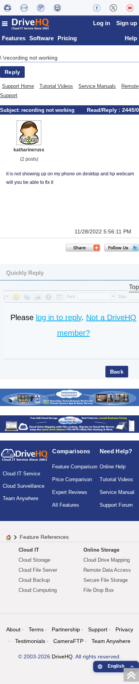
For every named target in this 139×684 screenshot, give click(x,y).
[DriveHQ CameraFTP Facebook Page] (96, 7)
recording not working (31, 58)
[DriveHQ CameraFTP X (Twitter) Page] (113, 7)
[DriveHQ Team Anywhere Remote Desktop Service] (57, 7)
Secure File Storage (105, 580)
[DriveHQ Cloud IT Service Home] (26, 23)
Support (97, 629)
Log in (101, 23)
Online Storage (101, 550)
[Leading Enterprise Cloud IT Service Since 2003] (69, 423)
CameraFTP (68, 641)
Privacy (124, 629)
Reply (12, 72)
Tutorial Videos (56, 86)
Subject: (10, 110)
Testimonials (30, 641)
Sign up (126, 23)
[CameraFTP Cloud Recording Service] (40, 7)
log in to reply (58, 317)
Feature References (44, 537)
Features (13, 38)
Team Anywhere (20, 498)
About (13, 629)
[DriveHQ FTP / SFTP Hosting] (24, 7)
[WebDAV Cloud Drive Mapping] (7, 7)
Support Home (18, 86)
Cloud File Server (38, 570)
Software (41, 38)
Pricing (67, 38)
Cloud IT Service (21, 474)
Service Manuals (97, 86)
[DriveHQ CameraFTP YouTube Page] (129, 7)
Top (134, 287)
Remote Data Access (107, 570)
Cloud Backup (34, 580)
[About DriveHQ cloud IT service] (24, 458)
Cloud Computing (38, 590)
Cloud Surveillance (23, 486)
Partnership (66, 629)
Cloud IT (29, 550)
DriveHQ (62, 656)
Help (131, 38)
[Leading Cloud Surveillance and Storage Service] (69, 396)
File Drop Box (98, 590)
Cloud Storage (34, 560)
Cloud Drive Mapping (106, 560)
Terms (36, 629)
